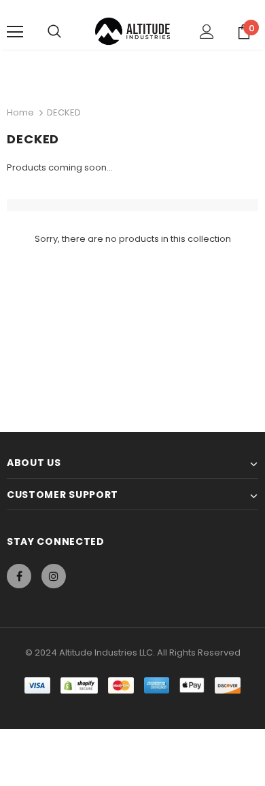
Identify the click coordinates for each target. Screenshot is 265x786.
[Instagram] (53, 576)
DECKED (64, 112)
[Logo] (132, 31)
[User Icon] (207, 31)
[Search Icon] (54, 32)
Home (20, 112)
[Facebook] (19, 576)
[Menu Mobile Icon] (15, 32)
